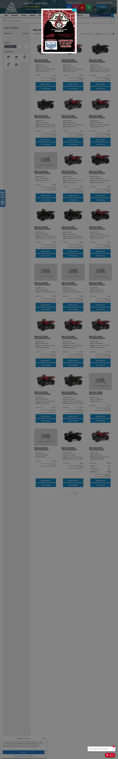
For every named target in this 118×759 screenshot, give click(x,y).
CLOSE (74, 10)
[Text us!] (110, 755)
